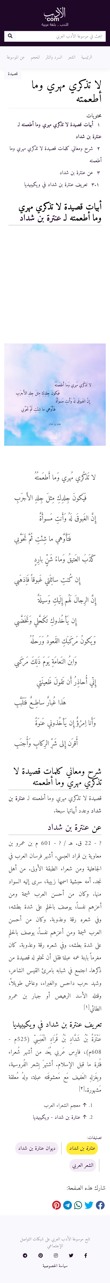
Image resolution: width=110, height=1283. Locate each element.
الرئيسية (86, 57)
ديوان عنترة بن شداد (37, 1148)
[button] (86, 1256)
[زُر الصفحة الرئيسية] (55, 16)
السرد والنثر (54, 57)
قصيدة (13, 74)
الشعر (71, 57)
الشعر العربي (82, 1165)
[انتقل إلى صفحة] (10, 36)
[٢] (82, 1088)
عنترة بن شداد (40, 218)
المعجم (35, 57)
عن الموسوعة (16, 57)
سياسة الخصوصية (55, 1266)
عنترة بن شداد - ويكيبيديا (56, 1117)
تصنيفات (95, 1138)
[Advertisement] (55, 285)
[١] (86, 1007)
